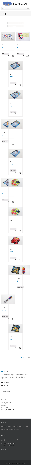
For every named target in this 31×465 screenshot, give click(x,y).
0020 (11, 220)
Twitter (4, 393)
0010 (11, 74)
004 (3, 45)
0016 (3, 191)
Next (28, 357)
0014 (3, 132)
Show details (12, 56)
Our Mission (6, 382)
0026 (3, 307)
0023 (11, 249)
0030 (11, 337)
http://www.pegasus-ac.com (9, 410)
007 (18, 45)
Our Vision (6, 371)
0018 (11, 161)
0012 (11, 103)
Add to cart (5, 53)
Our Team (6, 385)
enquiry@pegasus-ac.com (9, 409)
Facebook (1, 393)
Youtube (10, 394)
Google (7, 393)
